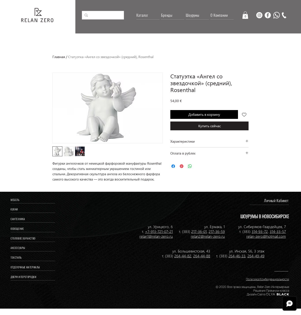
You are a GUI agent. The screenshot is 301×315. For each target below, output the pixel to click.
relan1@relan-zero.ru (156, 236)
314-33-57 (278, 231)
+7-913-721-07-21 (159, 231)
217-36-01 (199, 231)
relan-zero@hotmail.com (266, 236)
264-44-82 (182, 255)
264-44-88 (201, 255)
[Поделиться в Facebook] (173, 166)
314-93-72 (260, 231)
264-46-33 (237, 255)
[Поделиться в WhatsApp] (190, 166)
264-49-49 (255, 255)
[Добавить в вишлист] (244, 114)
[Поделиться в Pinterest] (181, 166)
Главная (58, 56)
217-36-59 (217, 231)
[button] (245, 15)
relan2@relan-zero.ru (208, 236)
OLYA (270, 294)
